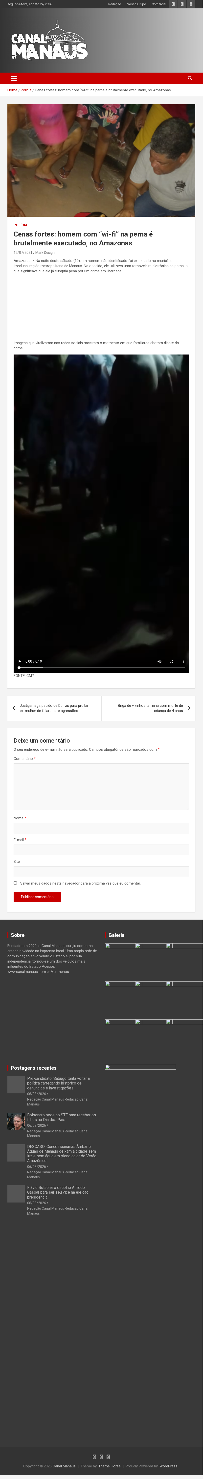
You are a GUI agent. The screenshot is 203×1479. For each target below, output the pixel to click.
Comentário (25, 758)
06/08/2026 (36, 1094)
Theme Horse (109, 1466)
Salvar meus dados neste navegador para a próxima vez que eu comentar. (80, 883)
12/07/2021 (23, 253)
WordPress (168, 1466)
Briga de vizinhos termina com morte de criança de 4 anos (150, 708)
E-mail (20, 840)
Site (17, 861)
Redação (114, 4)
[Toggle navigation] (14, 78)
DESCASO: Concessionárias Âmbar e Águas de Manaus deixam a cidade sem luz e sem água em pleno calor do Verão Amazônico (61, 1153)
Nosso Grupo (136, 4)
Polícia (20, 225)
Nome (20, 818)
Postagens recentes (34, 1068)
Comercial (159, 4)
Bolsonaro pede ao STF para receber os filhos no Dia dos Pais (61, 1117)
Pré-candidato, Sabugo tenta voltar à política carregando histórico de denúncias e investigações (58, 1083)
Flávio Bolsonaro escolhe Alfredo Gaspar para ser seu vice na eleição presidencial (58, 1192)
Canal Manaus (64, 1466)
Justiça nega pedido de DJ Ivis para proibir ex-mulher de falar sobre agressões (54, 708)
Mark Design (45, 253)
